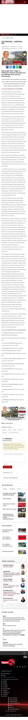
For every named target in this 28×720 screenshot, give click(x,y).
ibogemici (5, 642)
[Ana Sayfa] (8, 662)
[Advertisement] (14, 19)
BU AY (19, 489)
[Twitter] (10, 67)
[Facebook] (7, 67)
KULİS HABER (6, 688)
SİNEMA (5, 690)
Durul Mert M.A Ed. (8, 590)
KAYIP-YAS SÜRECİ (8, 567)
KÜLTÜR (20, 430)
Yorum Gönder (7, 467)
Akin (4, 624)
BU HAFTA (12, 489)
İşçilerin (5, 639)
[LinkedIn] (14, 67)
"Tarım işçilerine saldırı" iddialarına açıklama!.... (6, 538)
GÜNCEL (5, 685)
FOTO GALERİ (13, 698)
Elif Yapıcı (5, 584)
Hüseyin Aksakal (7, 579)
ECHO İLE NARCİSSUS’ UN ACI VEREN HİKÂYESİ (11, 586)
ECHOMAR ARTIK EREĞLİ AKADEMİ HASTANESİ (9, 494)
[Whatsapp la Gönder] (17, 67)
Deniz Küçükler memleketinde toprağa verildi (7, 545)
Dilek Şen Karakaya (8, 565)
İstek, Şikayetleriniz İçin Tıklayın (7, 677)
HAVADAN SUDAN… (8, 581)
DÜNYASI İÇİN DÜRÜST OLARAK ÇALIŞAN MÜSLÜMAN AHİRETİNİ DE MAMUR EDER (11, 574)
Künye (4, 675)
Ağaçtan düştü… (13, 34)
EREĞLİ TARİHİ (9, 38)
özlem (4, 616)
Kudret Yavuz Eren (8, 598)
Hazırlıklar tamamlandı (7, 551)
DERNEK (4, 432)
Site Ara (12, 707)
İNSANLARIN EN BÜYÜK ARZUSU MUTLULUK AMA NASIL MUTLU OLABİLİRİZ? (11, 593)
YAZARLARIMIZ (14, 701)
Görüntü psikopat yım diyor (9, 625)
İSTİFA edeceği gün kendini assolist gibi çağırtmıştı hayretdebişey (12, 645)
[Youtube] (22, 667)
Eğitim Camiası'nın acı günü (9, 509)
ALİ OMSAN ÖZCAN (13, 432)
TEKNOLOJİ (6, 692)
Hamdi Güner (6, 571)
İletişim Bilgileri (6, 673)
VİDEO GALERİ (13, 700)
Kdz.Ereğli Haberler (14, 709)
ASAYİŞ (5, 681)
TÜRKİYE (5, 694)
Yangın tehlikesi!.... (7, 498)
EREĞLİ (4, 430)
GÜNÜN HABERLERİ (15, 703)
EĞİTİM (5, 683)
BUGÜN (5, 489)
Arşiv (11, 705)
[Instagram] (20, 667)
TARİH (9, 430)
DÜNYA (5, 696)
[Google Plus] (25, 667)
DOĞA (14, 430)
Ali (3, 628)
